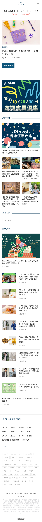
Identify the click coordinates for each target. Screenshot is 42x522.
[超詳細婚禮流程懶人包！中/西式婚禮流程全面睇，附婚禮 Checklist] (9, 356)
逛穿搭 (21, 427)
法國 (5, 474)
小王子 (18, 460)
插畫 (36, 464)
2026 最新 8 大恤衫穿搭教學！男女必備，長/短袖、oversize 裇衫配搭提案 (28, 324)
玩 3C (29, 432)
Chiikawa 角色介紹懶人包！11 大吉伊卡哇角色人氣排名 (29, 385)
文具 (30, 467)
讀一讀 (24, 481)
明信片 (17, 471)
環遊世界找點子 (25, 474)
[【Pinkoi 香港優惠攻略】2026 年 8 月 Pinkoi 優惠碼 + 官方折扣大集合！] (21, 135)
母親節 (31, 471)
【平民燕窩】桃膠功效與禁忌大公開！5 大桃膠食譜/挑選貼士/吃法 (28, 308)
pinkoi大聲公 (28, 454)
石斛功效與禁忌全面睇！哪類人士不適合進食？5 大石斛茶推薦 (29, 339)
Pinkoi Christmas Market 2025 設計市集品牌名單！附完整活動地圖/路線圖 (21, 262)
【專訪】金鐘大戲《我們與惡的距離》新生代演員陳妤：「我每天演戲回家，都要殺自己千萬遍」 (10, 201)
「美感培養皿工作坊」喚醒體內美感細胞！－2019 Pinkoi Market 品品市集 (30, 200)
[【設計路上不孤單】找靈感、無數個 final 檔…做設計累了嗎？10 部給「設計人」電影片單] (31, 163)
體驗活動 (15, 440)
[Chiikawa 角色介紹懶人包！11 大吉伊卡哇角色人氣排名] (9, 388)
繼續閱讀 (7, 65)
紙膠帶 (25, 477)
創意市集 (29, 457)
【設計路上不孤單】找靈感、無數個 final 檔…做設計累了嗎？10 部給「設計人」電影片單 (30, 175)
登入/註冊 (21, 496)
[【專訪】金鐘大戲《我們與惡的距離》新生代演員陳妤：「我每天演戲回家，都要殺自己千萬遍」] (11, 188)
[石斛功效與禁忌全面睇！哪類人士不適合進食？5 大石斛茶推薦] (9, 340)
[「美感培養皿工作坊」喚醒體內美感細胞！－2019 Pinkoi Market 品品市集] (31, 188)
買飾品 (12, 427)
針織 (10, 484)
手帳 (30, 464)
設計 (31, 477)
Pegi (6, 58)
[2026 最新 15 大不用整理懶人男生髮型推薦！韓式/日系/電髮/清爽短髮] (9, 372)
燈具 (10, 474)
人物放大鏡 (20, 457)
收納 (19, 467)
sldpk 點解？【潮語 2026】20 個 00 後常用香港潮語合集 (20, 400)
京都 (13, 457)
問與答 (26, 494)
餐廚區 (12, 432)
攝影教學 (11, 467)
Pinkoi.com (9, 494)
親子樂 (21, 436)
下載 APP (33, 494)
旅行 (5, 471)
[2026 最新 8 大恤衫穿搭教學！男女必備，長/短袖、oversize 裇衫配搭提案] (9, 325)
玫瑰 (16, 474)
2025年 (6, 454)
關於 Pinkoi (18, 494)
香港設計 (17, 484)
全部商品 (25, 440)
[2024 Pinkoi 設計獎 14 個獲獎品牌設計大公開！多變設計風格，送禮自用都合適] (9, 278)
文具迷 (21, 432)
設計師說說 (16, 481)
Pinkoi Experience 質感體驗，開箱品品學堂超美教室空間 (10, 174)
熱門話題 (4, 47)
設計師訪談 (6, 481)
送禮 (5, 484)
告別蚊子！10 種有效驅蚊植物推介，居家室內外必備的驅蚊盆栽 (29, 292)
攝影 (5, 467)
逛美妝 (12, 436)
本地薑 (24, 471)
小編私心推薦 (7, 464)
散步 (24, 467)
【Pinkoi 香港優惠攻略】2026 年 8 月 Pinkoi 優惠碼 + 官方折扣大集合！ (20, 151)
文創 (36, 467)
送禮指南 (5, 440)
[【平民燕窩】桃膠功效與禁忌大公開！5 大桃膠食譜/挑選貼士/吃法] (9, 309)
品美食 (4, 436)
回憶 (12, 460)
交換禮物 (6, 457)
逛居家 (4, 432)
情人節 (24, 464)
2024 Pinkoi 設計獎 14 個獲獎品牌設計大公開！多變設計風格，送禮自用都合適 (29, 276)
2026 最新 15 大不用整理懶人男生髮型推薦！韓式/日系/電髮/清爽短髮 (29, 371)
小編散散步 (26, 460)
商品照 (5, 460)
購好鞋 (29, 427)
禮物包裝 (6, 477)
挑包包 (4, 427)
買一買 (31, 481)
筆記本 (13, 477)
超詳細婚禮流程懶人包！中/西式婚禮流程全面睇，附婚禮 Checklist (29, 355)
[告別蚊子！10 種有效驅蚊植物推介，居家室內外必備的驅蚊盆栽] (9, 293)
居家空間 (16, 464)
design (13, 454)
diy (20, 454)
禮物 (34, 474)
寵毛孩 (29, 436)
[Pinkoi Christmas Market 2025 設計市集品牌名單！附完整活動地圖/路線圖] (21, 246)
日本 (10, 471)
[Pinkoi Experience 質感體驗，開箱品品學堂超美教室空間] (11, 163)
